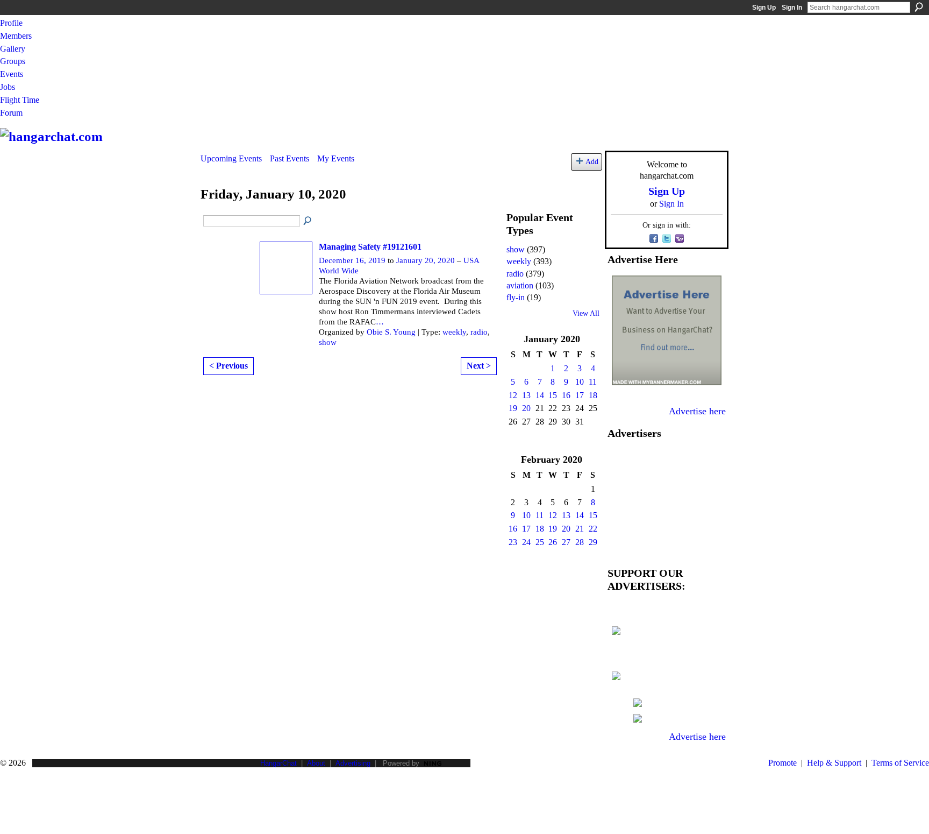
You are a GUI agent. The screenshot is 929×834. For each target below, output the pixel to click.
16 (566, 395)
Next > (479, 365)
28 (579, 542)
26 (552, 542)
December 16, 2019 (352, 260)
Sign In (792, 7)
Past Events (289, 158)
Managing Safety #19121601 (370, 246)
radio (479, 332)
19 (513, 408)
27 (566, 542)
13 (526, 395)
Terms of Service (900, 762)
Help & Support (834, 762)
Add (591, 161)
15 (552, 395)
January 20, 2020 (425, 260)
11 (593, 381)
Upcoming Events (231, 158)
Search (918, 7)
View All (586, 313)
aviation (519, 285)
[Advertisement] (666, 500)
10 (579, 381)
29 (593, 542)
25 (539, 542)
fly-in (515, 297)
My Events (335, 158)
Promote (782, 762)
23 (513, 542)
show (328, 342)
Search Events (308, 221)
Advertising (352, 763)
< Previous (228, 365)
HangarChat (278, 763)
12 (513, 395)
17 (579, 395)
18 (593, 395)
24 (526, 542)
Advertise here (697, 411)
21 (579, 528)
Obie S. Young (391, 332)
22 (593, 528)
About (316, 763)
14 (539, 395)
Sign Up (764, 7)
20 (526, 408)
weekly (454, 332)
